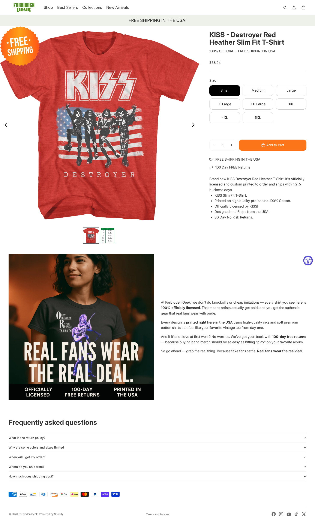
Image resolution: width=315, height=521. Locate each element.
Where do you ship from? (26, 466)
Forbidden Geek (28, 514)
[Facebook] (273, 514)
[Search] (285, 7)
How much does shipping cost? (31, 476)
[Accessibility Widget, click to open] (308, 260)
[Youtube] (288, 514)
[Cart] (303, 7)
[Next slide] (194, 125)
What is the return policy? (27, 438)
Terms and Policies (157, 514)
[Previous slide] (5, 125)
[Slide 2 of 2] (108, 235)
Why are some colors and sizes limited (36, 447)
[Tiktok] (296, 514)
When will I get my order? (27, 457)
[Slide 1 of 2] (91, 235)
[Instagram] (281, 514)
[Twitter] (303, 514)
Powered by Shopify (51, 514)
